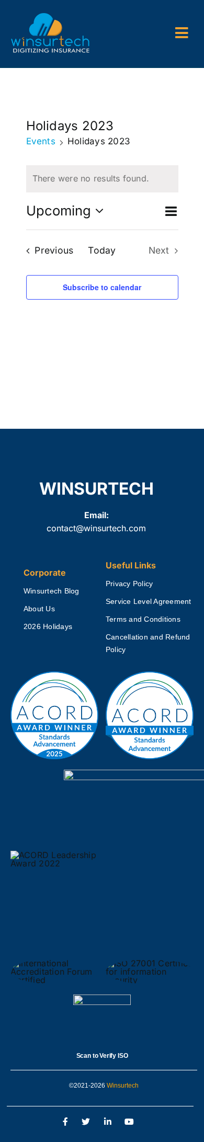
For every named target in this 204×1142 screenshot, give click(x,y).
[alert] (102, 178)
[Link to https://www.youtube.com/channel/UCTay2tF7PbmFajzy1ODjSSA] (129, 1122)
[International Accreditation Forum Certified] (54, 963)
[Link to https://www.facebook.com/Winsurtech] (66, 1122)
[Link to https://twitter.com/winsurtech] (85, 1122)
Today (102, 250)
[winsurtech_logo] (50, 17)
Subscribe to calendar (102, 287)
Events (40, 141)
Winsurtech (123, 1085)
